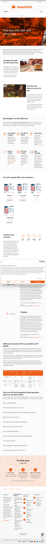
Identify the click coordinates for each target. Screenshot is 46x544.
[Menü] (44, 533)
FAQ (15, 519)
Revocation (17, 526)
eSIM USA (9, 195)
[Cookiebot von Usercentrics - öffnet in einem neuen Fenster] (40, 261)
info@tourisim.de (12, 159)
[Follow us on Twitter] (25, 534)
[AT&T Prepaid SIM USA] (36, 187)
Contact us (5, 489)
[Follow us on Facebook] (21, 534)
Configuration (17, 511)
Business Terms (18, 525)
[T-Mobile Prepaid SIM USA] (9, 210)
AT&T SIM (36, 195)
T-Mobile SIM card (38, 337)
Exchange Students (18, 516)
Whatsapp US (17, 517)
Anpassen (22, 281)
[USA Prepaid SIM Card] (23, 7)
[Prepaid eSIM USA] (9, 187)
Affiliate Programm (18, 520)
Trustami (32, 480)
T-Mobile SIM (9, 217)
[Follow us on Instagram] (23, 534)
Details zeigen (39, 278)
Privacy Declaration (18, 528)
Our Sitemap (11, 489)
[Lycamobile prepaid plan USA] (23, 187)
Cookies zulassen (37, 281)
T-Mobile (39, 384)
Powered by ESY (18, 489)
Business (5, 1)
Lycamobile (23, 195)
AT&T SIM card (37, 305)
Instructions (40, 144)
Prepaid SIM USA (18, 497)
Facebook (12, 161)
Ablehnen (8, 281)
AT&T (39, 381)
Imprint (16, 529)
